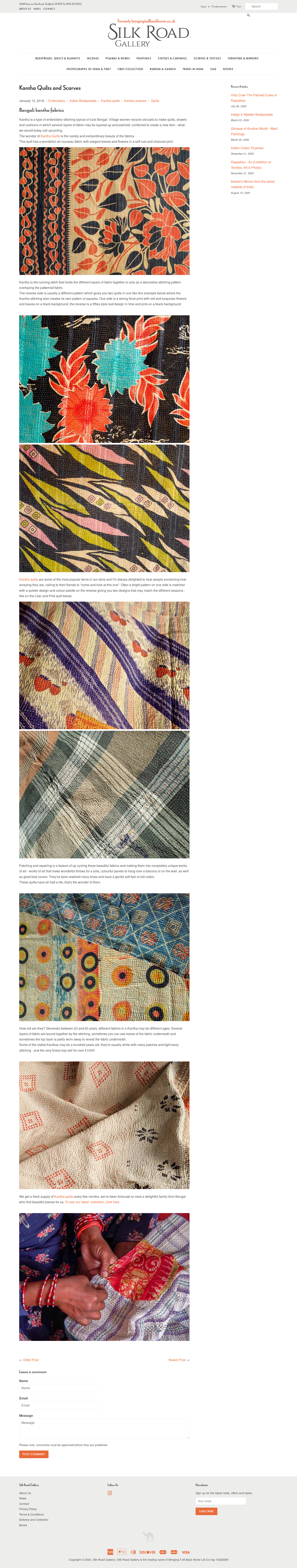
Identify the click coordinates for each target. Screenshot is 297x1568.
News (37, 8)
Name (23, 1380)
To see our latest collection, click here (92, 1202)
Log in (203, 6)
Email (23, 1398)
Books (228, 69)
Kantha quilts (110, 100)
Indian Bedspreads (83, 100)
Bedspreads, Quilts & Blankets (57, 58)
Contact (49, 8)
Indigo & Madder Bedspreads (252, 114)
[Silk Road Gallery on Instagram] (109, 1494)
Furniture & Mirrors (243, 58)
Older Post (30, 1359)
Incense (93, 58)
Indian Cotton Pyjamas (247, 148)
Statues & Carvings (172, 58)
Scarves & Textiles (207, 58)
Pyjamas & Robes (118, 58)
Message (26, 1415)
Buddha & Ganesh (163, 69)
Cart (239, 6)
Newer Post (177, 1359)
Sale (213, 69)
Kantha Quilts (50, 136)
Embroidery (56, 100)
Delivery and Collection (33, 1520)
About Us (25, 8)
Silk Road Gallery (104, 1560)
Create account (219, 6)
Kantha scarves (135, 100)
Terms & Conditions (31, 1514)
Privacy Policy (28, 1509)
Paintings (144, 58)
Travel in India (193, 69)
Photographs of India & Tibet (89, 69)
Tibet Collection (130, 69)
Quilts (155, 100)
